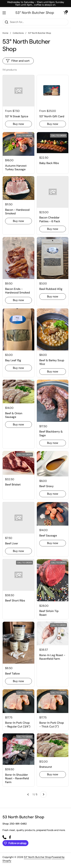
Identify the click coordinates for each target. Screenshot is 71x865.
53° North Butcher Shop (34, 12)
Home (5, 33)
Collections (18, 33)
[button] (65, 13)
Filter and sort (20, 61)
